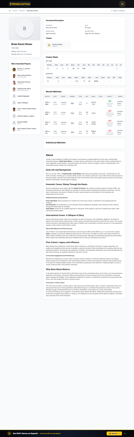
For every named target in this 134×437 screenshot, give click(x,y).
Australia (22, 10)
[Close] (125, 433)
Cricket (15, 10)
